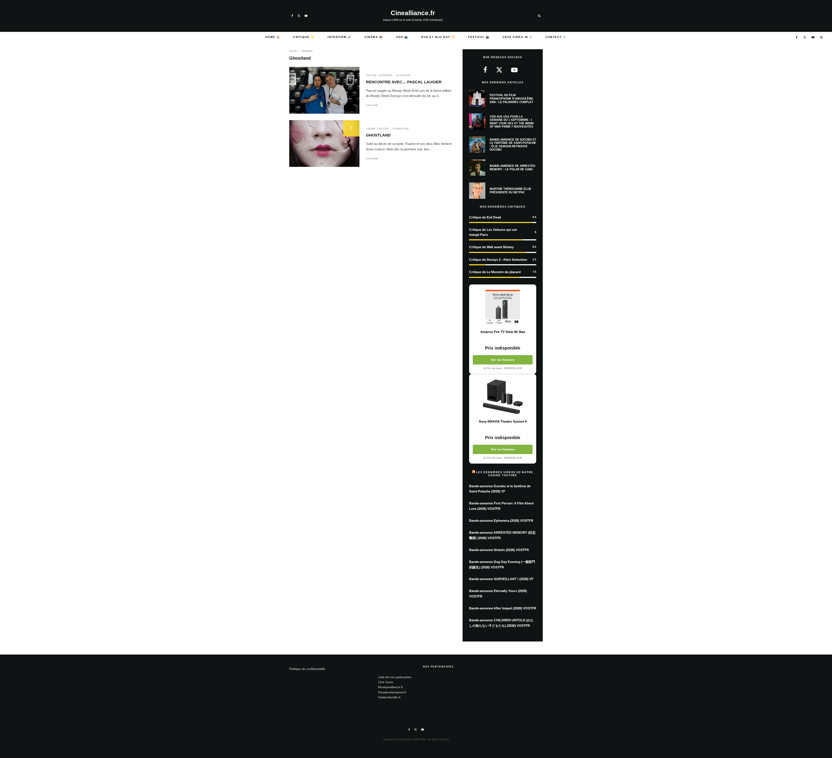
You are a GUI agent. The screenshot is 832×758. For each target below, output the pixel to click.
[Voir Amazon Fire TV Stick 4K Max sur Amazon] (503, 307)
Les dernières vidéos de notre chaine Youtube (504, 474)
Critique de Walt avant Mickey (491, 247)
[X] (298, 15)
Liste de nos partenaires (394, 677)
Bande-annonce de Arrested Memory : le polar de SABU (512, 167)
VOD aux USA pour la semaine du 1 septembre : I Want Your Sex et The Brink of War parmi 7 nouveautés (512, 121)
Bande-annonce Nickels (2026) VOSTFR (499, 550)
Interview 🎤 (339, 37)
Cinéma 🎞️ (374, 37)
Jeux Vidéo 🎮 (515, 37)
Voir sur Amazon (503, 359)
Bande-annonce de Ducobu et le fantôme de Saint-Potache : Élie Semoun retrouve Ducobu (513, 144)
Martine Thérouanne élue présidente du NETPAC (510, 190)
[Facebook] (292, 15)
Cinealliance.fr (413, 13)
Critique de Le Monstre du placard (495, 272)
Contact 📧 (556, 37)
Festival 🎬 (478, 37)
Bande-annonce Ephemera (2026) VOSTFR (501, 520)
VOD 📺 (402, 37)
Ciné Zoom (385, 682)
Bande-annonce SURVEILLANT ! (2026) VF (501, 579)
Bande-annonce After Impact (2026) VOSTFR (502, 608)
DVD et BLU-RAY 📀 (438, 37)
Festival (371, 75)
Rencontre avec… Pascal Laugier (404, 82)
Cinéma (370, 128)
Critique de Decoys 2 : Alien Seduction (498, 259)
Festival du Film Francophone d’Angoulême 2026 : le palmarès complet (511, 98)
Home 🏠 (272, 37)
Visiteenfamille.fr (389, 697)
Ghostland (378, 135)
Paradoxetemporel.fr (392, 692)
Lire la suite (372, 105)
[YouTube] (306, 15)
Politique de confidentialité (307, 669)
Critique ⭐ (304, 37)
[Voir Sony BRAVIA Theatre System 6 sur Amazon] (503, 396)
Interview (385, 75)
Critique (383, 128)
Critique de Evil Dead (485, 217)
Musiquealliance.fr (390, 687)
